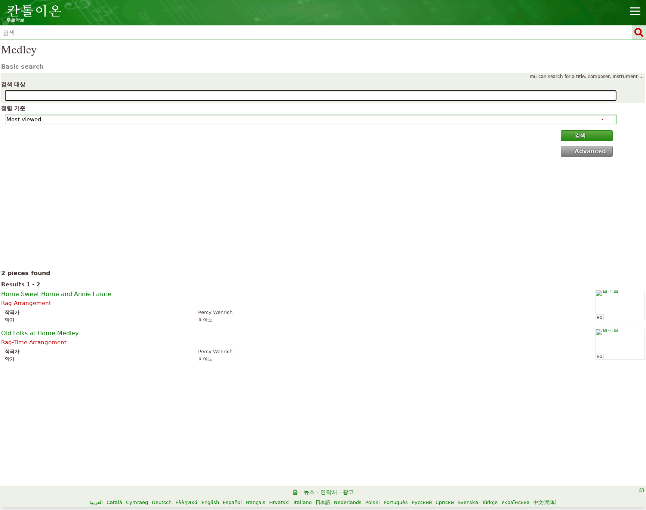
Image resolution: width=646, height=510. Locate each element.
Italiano (302, 502)
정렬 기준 (13, 108)
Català (114, 502)
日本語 (323, 502)
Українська (515, 502)
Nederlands (348, 502)
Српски (445, 502)
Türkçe (490, 502)
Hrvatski (279, 502)
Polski (372, 502)
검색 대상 (13, 84)
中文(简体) (545, 502)
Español (232, 502)
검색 (580, 135)
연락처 (328, 492)
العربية (96, 502)
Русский (422, 502)
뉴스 (309, 492)
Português (396, 502)
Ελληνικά (186, 502)
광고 (348, 492)
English (210, 502)
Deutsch (162, 502)
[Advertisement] (323, 214)
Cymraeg (137, 502)
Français (255, 502)
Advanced (590, 151)
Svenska (468, 502)
